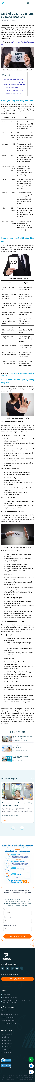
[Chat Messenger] (31, 1065)
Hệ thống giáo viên (7, 1034)
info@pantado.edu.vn (10, 997)
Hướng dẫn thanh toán (8, 1020)
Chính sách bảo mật (7, 1017)
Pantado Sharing (6, 1043)
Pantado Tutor (5, 1037)
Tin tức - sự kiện (6, 1052)
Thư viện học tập (6, 1049)
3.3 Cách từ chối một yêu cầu (13, 93)
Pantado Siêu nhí (6, 1046)
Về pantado (5, 1011)
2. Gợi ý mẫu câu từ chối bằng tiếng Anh (14, 82)
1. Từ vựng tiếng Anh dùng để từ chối (13, 79)
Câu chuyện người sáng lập (9, 1014)
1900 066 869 (7, 994)
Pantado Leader (6, 1040)
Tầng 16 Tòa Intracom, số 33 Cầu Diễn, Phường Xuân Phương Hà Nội (17, 1001)
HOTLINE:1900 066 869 (10, 974)
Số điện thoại (7, 917)
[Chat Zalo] (31, 1072)
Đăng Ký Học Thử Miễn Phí (17, 979)
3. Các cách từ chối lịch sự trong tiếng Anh (15, 84)
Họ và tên (6, 909)
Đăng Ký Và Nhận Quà (17, 936)
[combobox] (17, 929)
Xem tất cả (31, 778)
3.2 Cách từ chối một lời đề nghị (14, 90)
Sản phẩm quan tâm (9, 925)
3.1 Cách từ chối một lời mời (13, 87)
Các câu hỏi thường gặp (8, 1023)
